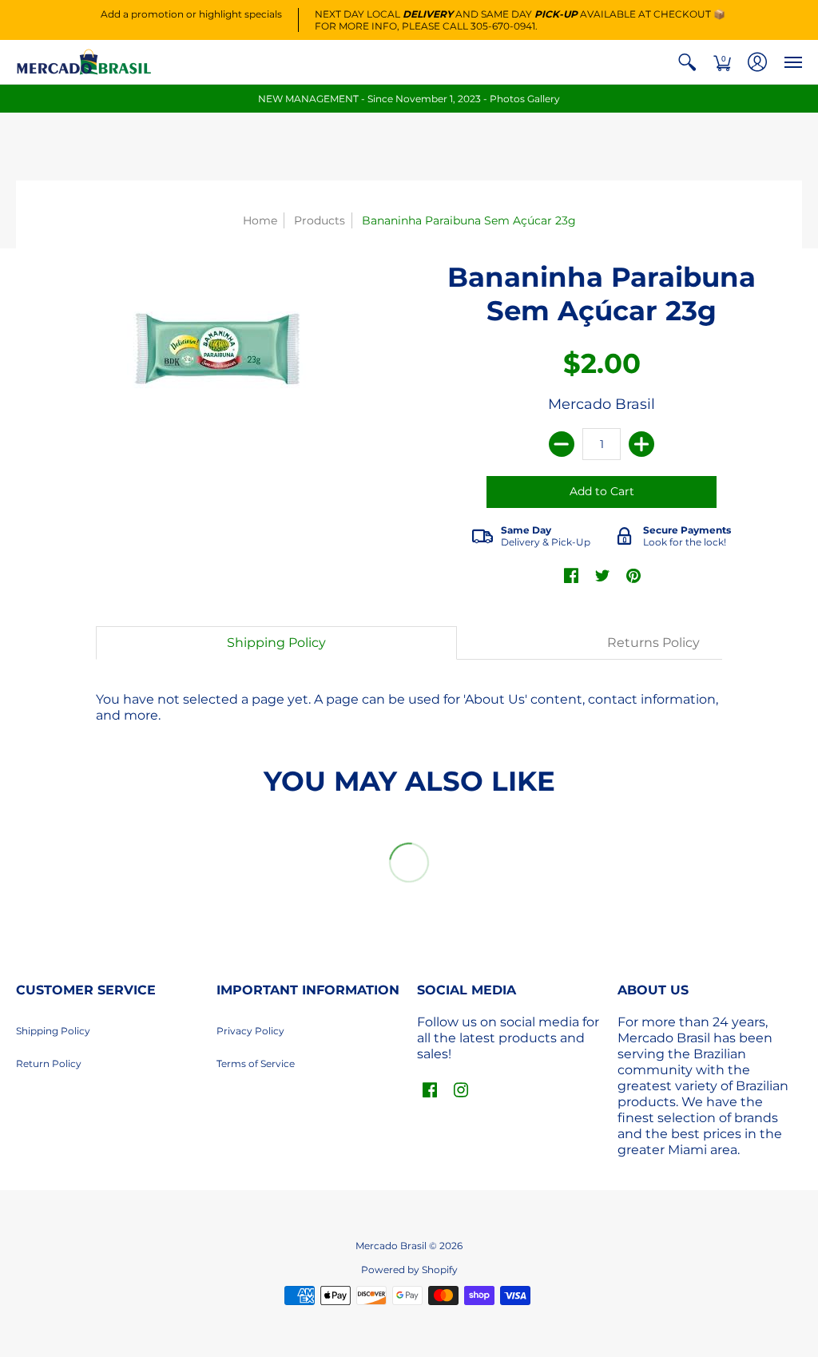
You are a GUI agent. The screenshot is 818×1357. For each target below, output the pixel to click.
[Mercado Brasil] (84, 62)
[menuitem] (687, 62)
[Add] (641, 444)
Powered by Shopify (409, 1270)
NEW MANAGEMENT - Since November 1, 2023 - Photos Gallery (409, 99)
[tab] (276, 643)
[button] (687, 62)
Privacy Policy (250, 1031)
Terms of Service (255, 1063)
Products (319, 220)
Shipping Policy (53, 1031)
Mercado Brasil (601, 404)
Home (260, 220)
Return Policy (48, 1063)
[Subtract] (561, 444)
